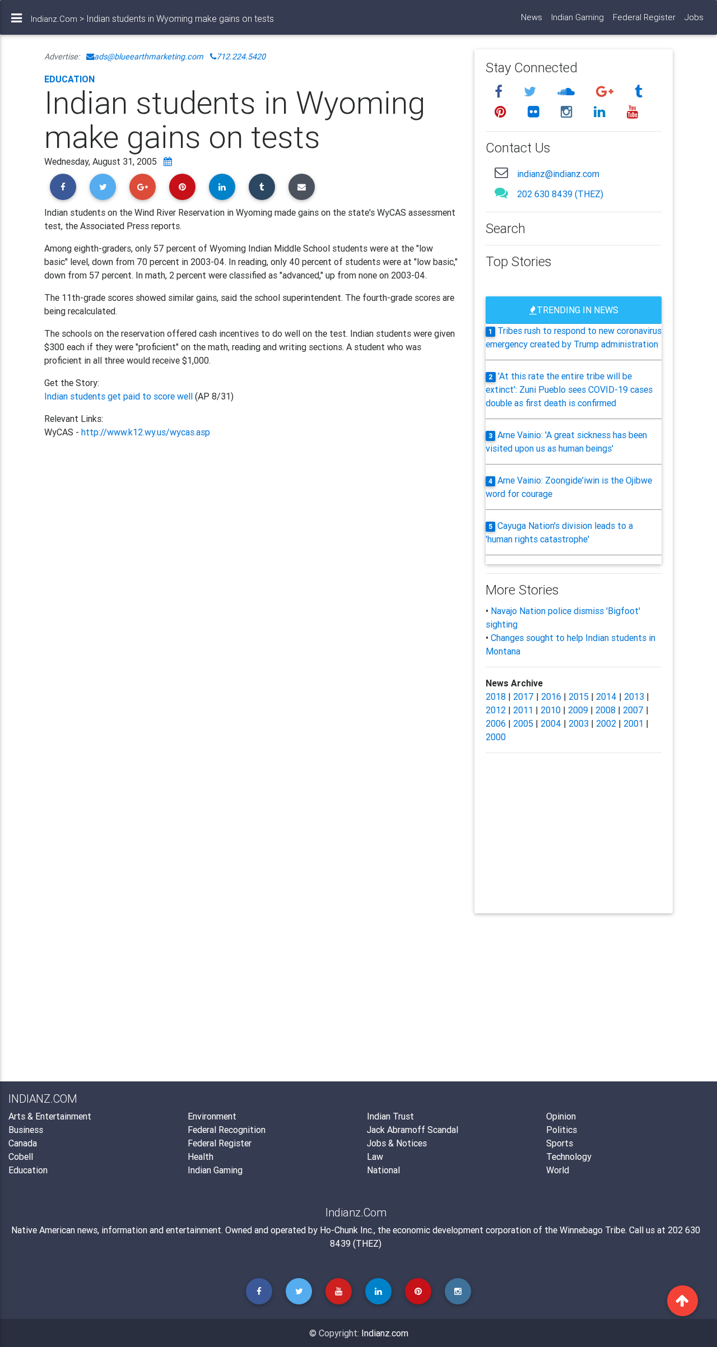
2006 (496, 723)
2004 (551, 723)
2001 (633, 723)
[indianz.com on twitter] (531, 91)
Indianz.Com (54, 18)
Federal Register (644, 17)
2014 (606, 696)
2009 (578, 710)
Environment (212, 1116)
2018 (496, 696)
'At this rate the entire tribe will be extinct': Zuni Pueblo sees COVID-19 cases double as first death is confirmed (569, 389)
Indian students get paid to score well (119, 396)
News (531, 17)
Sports (559, 1143)
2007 (633, 710)
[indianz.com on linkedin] (601, 111)
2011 (523, 710)
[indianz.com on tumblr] (638, 91)
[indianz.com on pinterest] (502, 111)
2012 (496, 710)
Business (25, 1129)
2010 (551, 710)
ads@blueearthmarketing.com (148, 57)
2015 (579, 696)
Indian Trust (390, 1116)
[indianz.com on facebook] (500, 91)
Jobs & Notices (397, 1143)
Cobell (20, 1156)
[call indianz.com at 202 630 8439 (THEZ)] (501, 192)
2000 (496, 736)
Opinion (561, 1116)
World (557, 1170)
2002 (606, 723)
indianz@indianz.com (558, 173)
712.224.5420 (241, 57)
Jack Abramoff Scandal (412, 1129)
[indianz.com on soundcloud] (568, 91)
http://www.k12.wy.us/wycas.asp (145, 432)
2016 (551, 696)
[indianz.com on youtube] (632, 111)
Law (375, 1156)
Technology (569, 1156)
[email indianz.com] (501, 172)
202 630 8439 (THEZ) (560, 193)
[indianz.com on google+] (606, 91)
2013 (634, 696)
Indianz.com (384, 1333)
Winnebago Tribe (592, 1229)
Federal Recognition (227, 1129)
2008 (605, 710)
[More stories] (168, 161)
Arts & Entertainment (49, 1116)
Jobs (694, 17)
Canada (22, 1143)
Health (200, 1156)
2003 (579, 723)
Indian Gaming (577, 17)
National (383, 1170)
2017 (523, 696)
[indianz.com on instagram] (568, 111)
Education (69, 79)
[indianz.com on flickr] (535, 111)
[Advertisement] (251, 562)
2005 (523, 723)
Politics (561, 1129)
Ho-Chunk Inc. (347, 1229)
